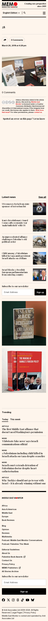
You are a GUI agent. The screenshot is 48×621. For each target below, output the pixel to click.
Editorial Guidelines (11, 549)
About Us (6, 553)
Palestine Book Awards (12, 557)
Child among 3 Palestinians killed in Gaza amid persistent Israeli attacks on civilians (16, 256)
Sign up (40, 292)
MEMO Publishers (10, 568)
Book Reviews (8, 520)
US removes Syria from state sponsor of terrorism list (15, 205)
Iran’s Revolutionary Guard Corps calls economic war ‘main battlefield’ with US (15, 223)
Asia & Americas (9, 509)
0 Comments (17, 40)
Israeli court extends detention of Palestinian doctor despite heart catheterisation (20, 468)
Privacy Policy (8, 564)
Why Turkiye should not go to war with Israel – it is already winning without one (24, 482)
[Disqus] (24, 156)
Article (5, 426)
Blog (4, 526)
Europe (5, 516)
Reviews (5, 533)
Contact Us (7, 560)
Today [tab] (5, 419)
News (4, 438)
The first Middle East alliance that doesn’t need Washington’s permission (22, 431)
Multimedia (7, 537)
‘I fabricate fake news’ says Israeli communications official (20, 443)
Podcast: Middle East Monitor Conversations (22, 540)
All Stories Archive (10, 571)
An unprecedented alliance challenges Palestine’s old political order (14, 239)
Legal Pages (17, 612)
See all (42, 197)
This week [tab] (15, 419)
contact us (38, 112)
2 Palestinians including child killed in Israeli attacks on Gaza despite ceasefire (23, 455)
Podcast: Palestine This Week (15, 544)
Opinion (5, 529)
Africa (4, 506)
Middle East (7, 513)
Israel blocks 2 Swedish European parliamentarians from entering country (15, 272)
